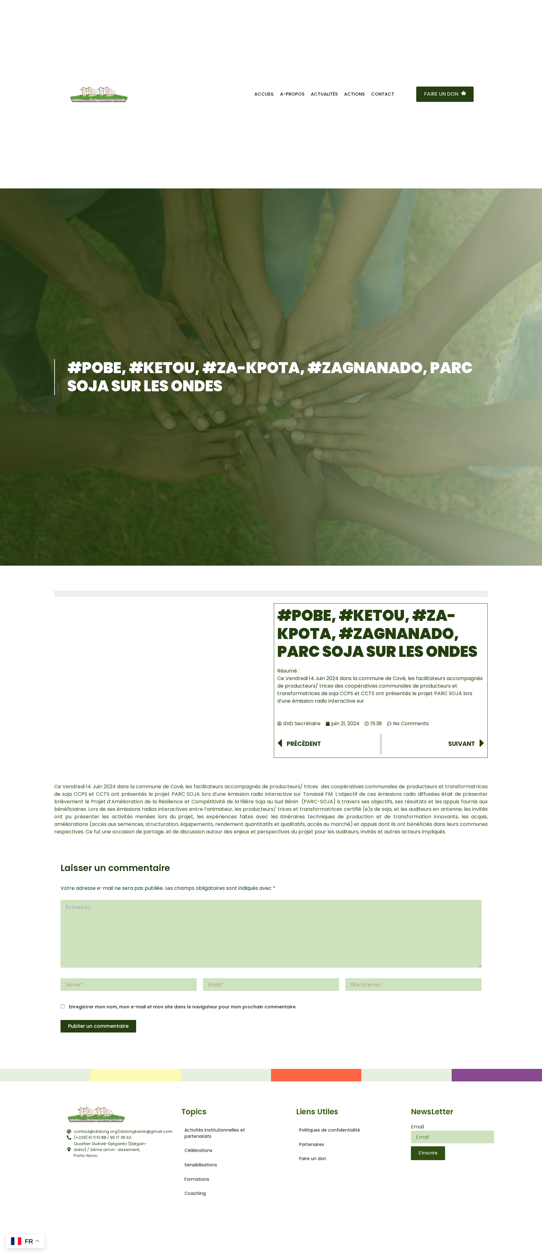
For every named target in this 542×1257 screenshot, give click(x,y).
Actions (354, 94)
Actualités (324, 94)
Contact (382, 94)
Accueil (264, 94)
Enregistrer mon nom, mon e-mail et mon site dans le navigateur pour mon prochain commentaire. (182, 1006)
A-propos (292, 94)
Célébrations (198, 1150)
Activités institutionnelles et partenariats (214, 1133)
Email (417, 1126)
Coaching (195, 1193)
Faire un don (312, 1158)
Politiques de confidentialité (329, 1130)
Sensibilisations (200, 1164)
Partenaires (311, 1144)
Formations (196, 1179)
